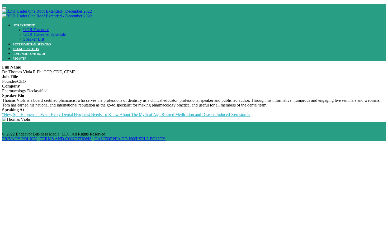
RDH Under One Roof (29, 53)
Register (19, 58)
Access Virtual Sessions (32, 44)
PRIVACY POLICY (19, 139)
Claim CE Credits (26, 49)
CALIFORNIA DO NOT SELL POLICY (129, 139)
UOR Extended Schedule (44, 34)
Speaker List (33, 39)
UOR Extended (24, 25)
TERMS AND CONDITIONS (66, 139)
